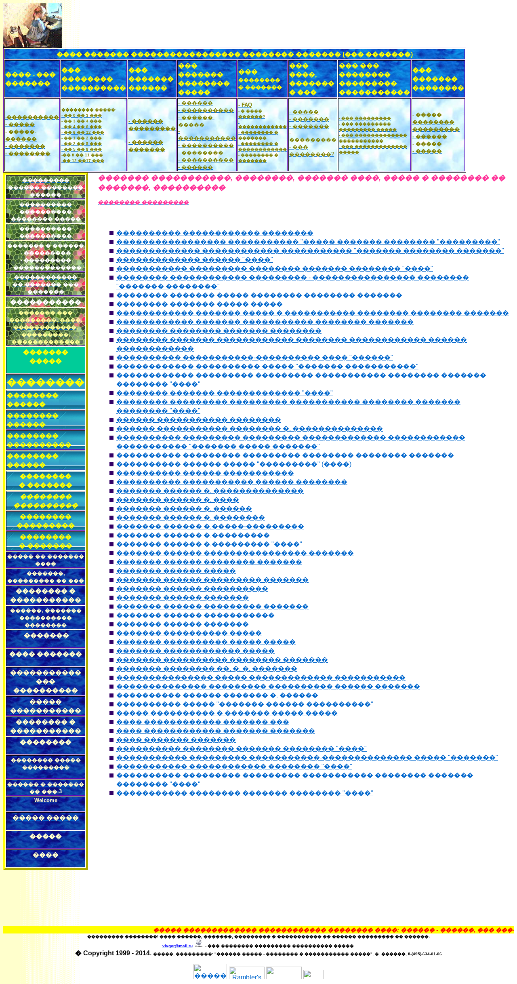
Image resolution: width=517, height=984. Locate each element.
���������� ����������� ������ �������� (231, 481)
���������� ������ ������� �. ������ (217, 695)
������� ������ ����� (176, 570)
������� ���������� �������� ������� (222, 659)
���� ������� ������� (176, 739)
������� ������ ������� (182, 597)
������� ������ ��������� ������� (212, 579)
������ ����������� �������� (198, 419)
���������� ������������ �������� (214, 233)
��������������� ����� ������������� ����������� (261, 677)
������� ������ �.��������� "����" (209, 544)
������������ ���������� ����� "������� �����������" (267, 366)
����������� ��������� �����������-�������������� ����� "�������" (307, 757)
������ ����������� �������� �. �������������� (249, 428)
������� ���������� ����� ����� (206, 641)
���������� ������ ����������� (205, 473)
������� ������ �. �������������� (210, 490)
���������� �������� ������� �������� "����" (241, 748)
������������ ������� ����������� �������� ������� (265, 321)
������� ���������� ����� (189, 633)
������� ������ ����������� (195, 615)
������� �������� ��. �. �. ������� (206, 668)
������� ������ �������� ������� (209, 561)
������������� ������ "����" (194, 259)
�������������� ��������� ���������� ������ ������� (268, 686)
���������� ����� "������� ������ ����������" (244, 704)
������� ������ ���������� (192, 588)
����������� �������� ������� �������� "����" (244, 793)
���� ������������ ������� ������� (215, 730)
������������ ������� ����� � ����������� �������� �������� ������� (312, 313)
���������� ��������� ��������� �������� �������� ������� (285, 455)
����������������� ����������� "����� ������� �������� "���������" (308, 241)
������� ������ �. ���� (177, 499)
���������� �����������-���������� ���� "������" (254, 357)
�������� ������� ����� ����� (199, 304)
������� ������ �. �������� (190, 517)
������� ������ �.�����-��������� (210, 526)
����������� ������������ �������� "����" (234, 766)
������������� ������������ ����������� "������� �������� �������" (310, 250)
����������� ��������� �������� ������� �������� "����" (274, 268)
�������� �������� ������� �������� (219, 330)
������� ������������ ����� (195, 650)
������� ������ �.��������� (193, 535)
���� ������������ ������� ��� (202, 722)
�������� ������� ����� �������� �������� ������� (259, 295)
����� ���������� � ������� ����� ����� (227, 713)
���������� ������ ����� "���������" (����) (233, 464)
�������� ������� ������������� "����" (224, 393)
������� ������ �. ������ (184, 508)
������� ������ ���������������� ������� (235, 553)
